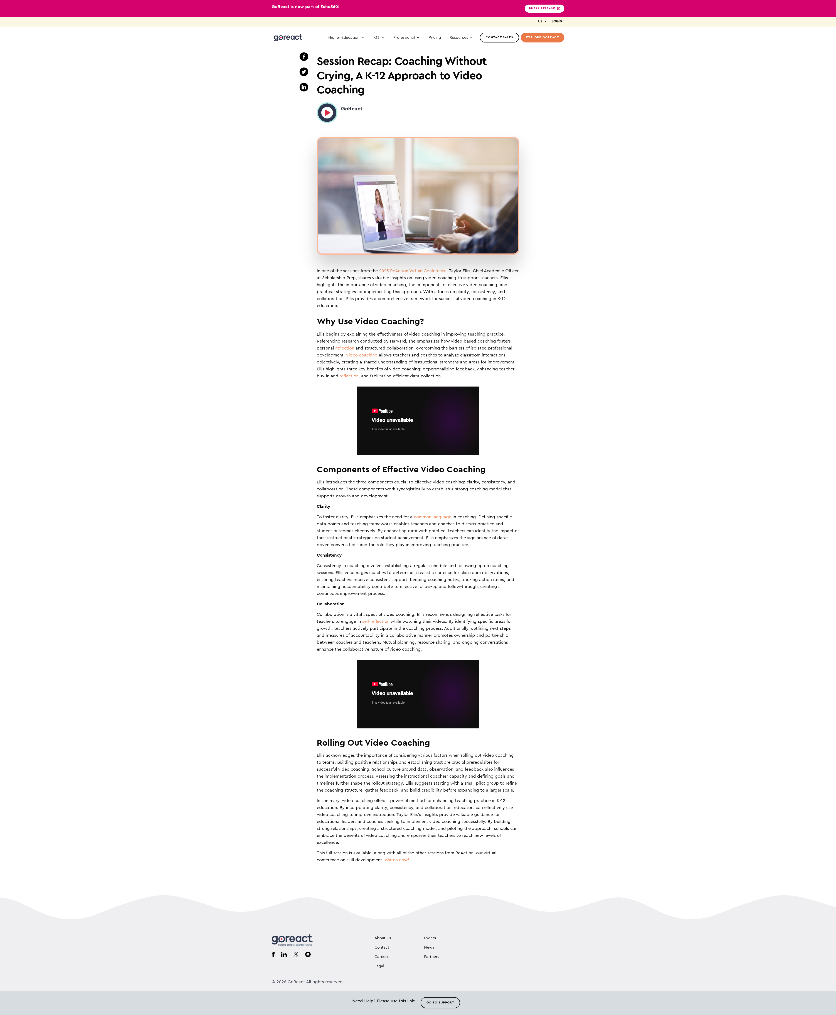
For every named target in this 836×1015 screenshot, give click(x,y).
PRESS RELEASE (542, 8)
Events (430, 938)
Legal (379, 966)
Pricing (435, 37)
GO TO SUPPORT (440, 1002)
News (429, 947)
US (540, 21)
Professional (404, 37)
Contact (381, 947)
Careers (381, 957)
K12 (376, 37)
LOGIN (557, 21)
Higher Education (343, 37)
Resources (459, 37)
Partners (431, 957)
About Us (382, 938)
